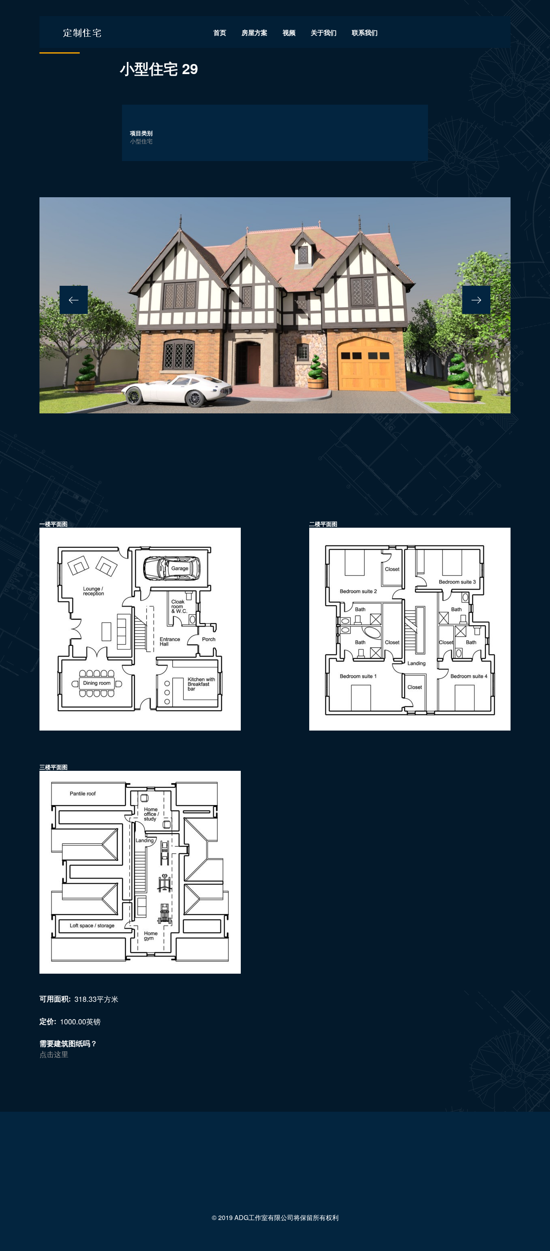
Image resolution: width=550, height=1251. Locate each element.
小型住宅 (141, 141)
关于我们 (324, 32)
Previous (74, 300)
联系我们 (365, 32)
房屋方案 (254, 32)
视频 (289, 32)
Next (476, 300)
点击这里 (53, 1054)
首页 (219, 32)
